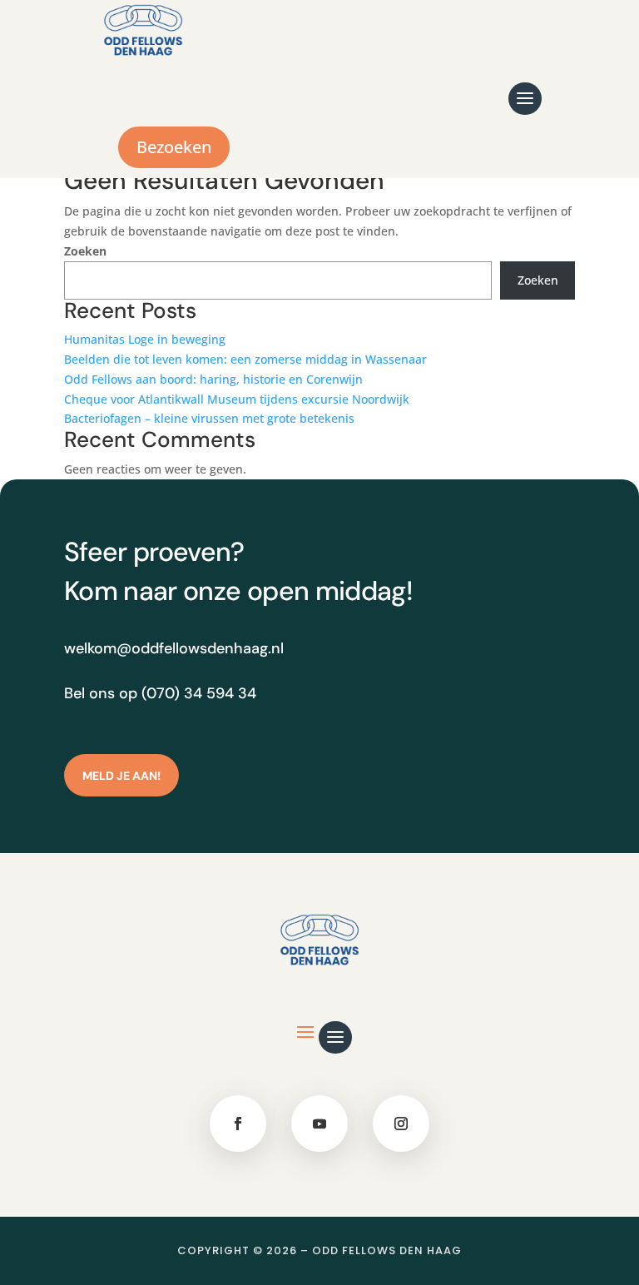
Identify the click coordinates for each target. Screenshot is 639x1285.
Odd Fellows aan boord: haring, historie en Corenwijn (213, 379)
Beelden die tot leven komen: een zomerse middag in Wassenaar (245, 359)
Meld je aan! (121, 775)
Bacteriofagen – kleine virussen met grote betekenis (209, 418)
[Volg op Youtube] (319, 1123)
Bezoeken (173, 147)
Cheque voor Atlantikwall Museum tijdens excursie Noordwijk (236, 399)
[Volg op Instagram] (401, 1123)
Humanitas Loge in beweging (144, 339)
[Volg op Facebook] (238, 1123)
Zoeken (85, 251)
